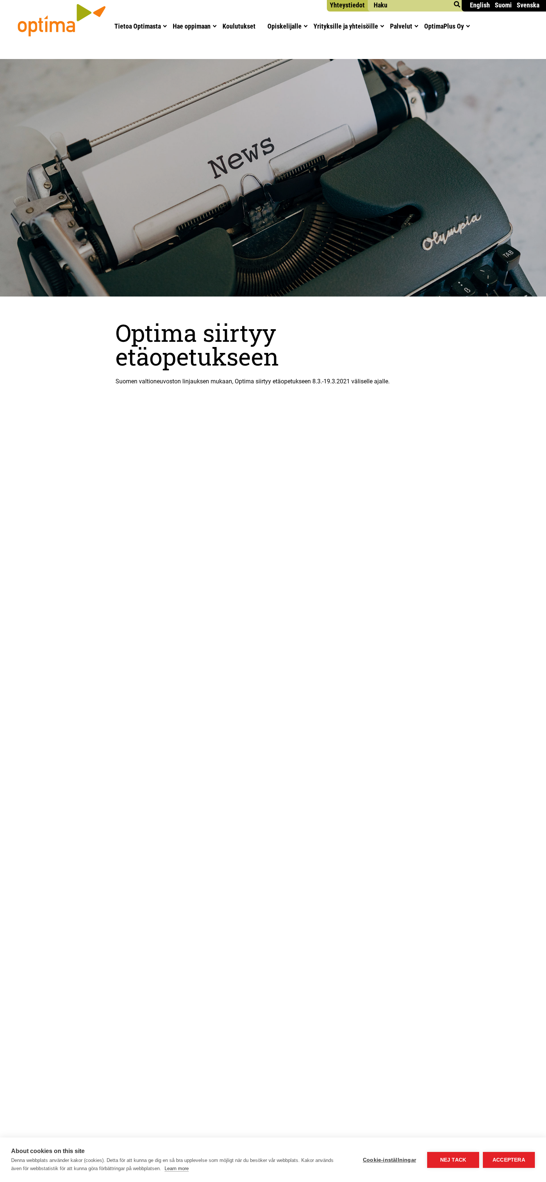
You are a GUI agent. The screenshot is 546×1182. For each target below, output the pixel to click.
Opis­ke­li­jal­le (284, 26)
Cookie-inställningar (389, 1160)
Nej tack (453, 1160)
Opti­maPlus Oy (444, 26)
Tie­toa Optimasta (137, 26)
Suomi (503, 5)
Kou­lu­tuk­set (239, 26)
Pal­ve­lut (401, 26)
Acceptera (509, 1160)
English (480, 5)
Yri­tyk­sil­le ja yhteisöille (345, 26)
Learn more (177, 1168)
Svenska (528, 5)
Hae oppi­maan (192, 26)
